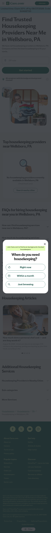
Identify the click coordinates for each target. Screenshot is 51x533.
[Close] (45, 244)
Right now (25, 267)
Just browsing (25, 284)
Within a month (25, 275)
